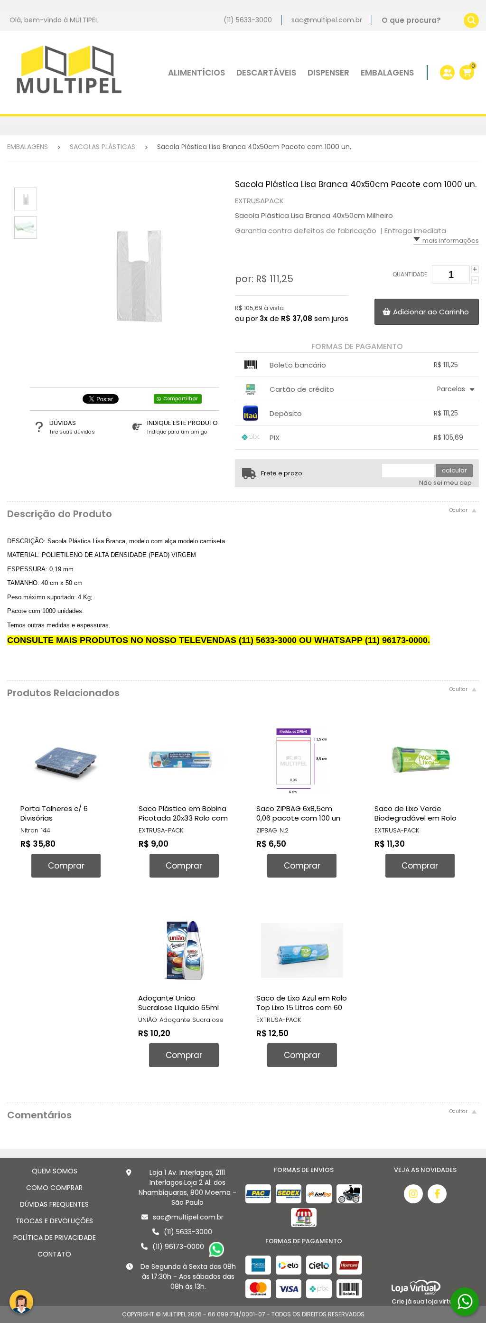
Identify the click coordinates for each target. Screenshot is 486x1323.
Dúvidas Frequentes (54, 1204)
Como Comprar (54, 1187)
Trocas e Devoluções (54, 1221)
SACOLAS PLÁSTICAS (102, 146)
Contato (54, 1254)
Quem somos (54, 1171)
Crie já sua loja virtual (425, 1301)
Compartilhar (180, 398)
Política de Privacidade (54, 1237)
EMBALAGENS (27, 146)
